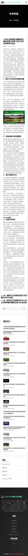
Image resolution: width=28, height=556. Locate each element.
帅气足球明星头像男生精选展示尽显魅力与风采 (14, 395)
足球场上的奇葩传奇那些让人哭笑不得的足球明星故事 (14, 353)
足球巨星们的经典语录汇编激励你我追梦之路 (14, 385)
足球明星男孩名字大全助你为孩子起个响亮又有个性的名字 (14, 438)
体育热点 (4, 468)
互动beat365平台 (7, 479)
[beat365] (13, 2)
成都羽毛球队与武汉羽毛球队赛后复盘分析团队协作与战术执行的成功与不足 (14, 427)
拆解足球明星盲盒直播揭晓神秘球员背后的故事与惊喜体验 (14, 332)
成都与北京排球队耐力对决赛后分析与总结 (14, 296)
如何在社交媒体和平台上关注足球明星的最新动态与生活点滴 (14, 301)
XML (14, 543)
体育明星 (4, 471)
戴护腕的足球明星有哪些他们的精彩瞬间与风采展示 (14, 406)
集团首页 (14, 521)
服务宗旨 (4, 475)
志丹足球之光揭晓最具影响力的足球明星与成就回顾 (14, 342)
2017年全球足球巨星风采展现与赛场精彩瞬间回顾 (14, 363)
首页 (10, 20)
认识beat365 (5, 464)
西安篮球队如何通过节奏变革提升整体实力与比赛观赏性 (14, 417)
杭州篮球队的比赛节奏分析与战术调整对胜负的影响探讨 (14, 374)
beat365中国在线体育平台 (17, 554)
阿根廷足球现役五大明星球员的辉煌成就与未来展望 (14, 448)
